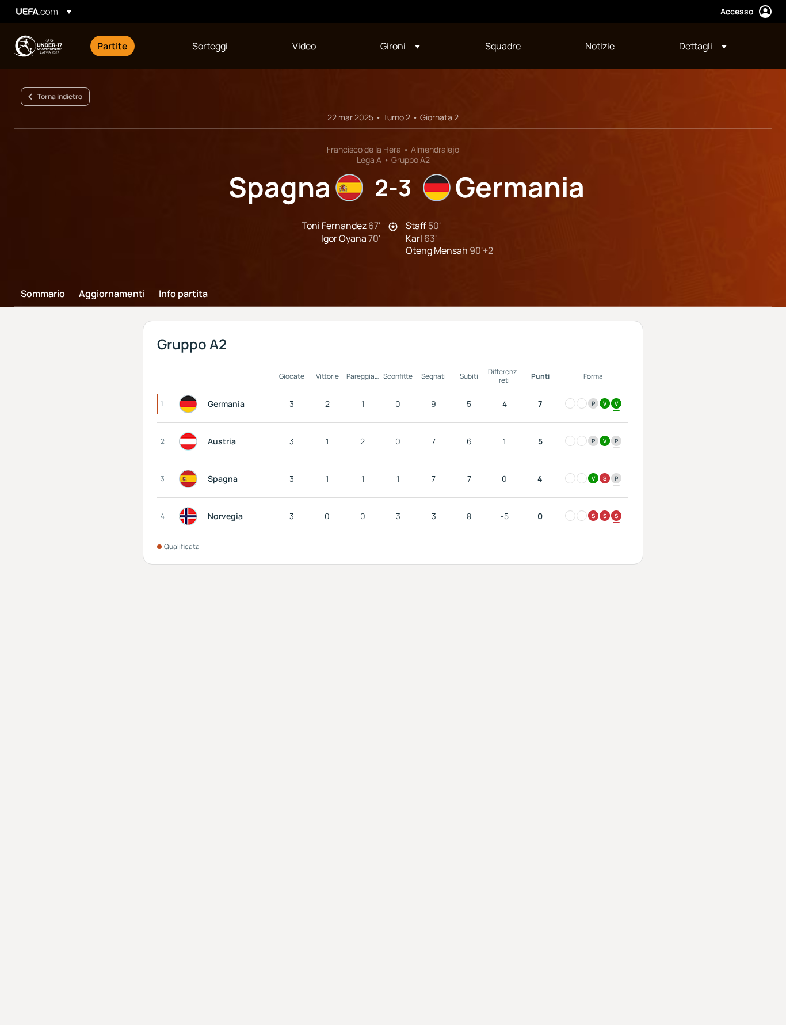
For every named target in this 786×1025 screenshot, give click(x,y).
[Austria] (190, 441)
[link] (112, 46)
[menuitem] (130, 46)
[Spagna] (190, 479)
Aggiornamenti (112, 294)
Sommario (43, 294)
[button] (400, 46)
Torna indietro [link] (59, 96)
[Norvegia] (190, 516)
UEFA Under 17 (38, 46)
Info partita (183, 294)
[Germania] (190, 404)
